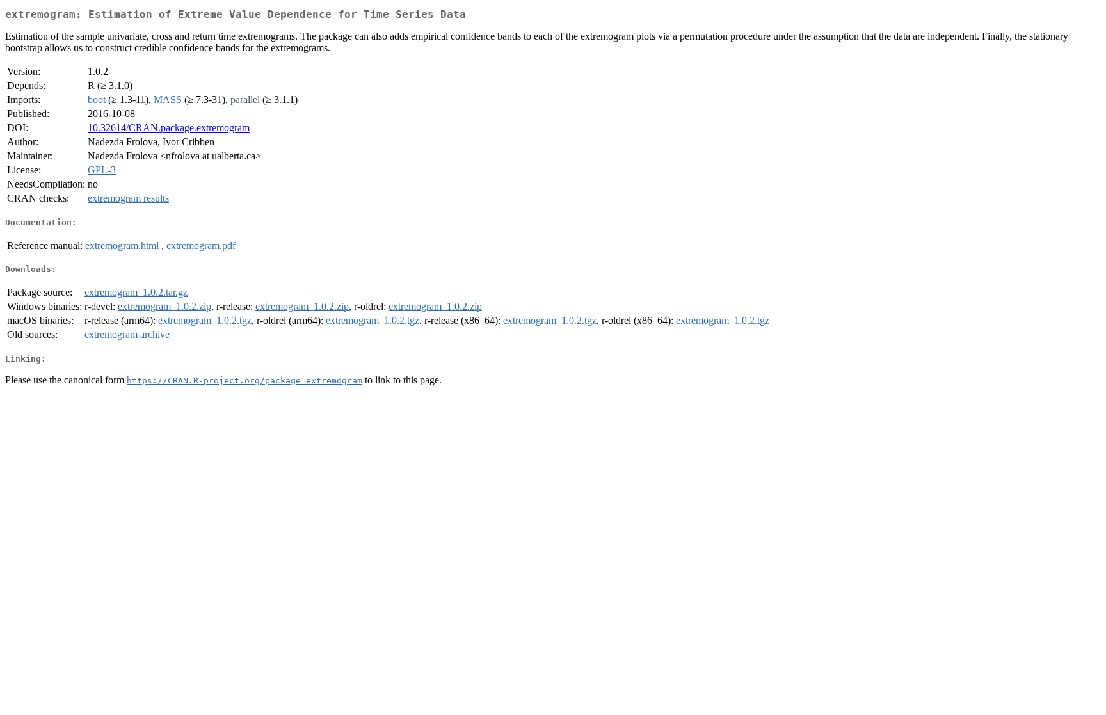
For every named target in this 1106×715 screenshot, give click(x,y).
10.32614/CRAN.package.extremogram (169, 127)
